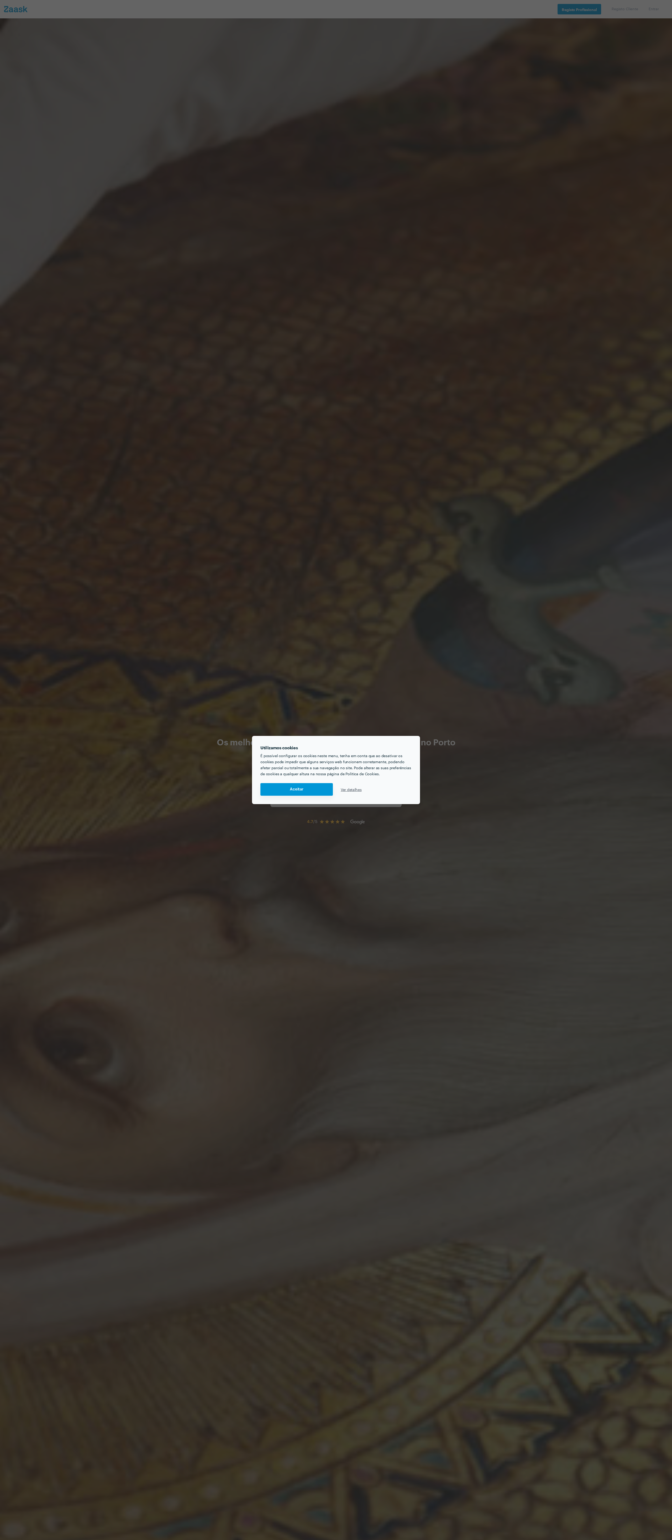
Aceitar (296, 789)
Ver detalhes (351, 789)
